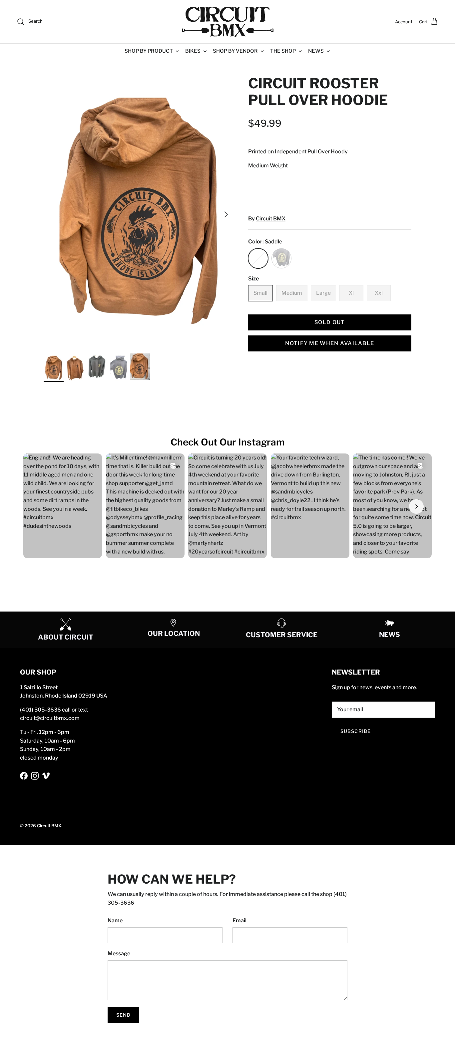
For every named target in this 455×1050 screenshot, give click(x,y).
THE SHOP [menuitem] (283, 51)
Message (119, 953)
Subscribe (355, 731)
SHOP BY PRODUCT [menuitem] (149, 51)
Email (239, 920)
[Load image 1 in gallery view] (138, 211)
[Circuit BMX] (227, 22)
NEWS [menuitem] (316, 51)
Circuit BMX (270, 218)
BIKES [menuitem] (193, 51)
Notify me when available (329, 343)
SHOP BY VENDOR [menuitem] (235, 51)
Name (115, 920)
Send (123, 1015)
